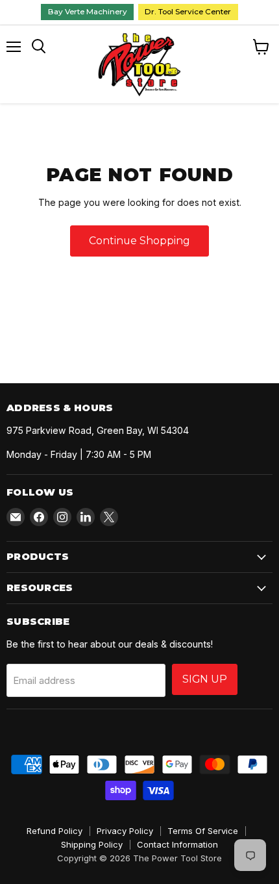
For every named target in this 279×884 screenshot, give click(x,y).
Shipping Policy (92, 844)
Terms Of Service (202, 831)
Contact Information (177, 844)
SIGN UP (204, 679)
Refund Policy (54, 831)
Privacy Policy (125, 831)
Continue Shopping (139, 240)
